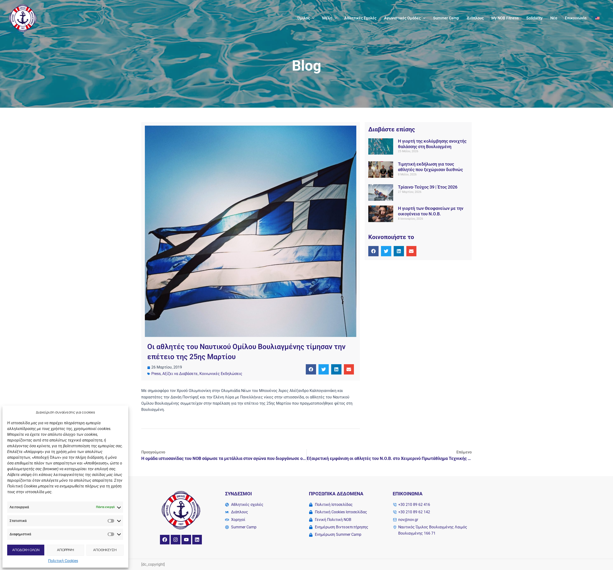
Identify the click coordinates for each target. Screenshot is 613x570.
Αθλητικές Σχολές (360, 18)
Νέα (553, 18)
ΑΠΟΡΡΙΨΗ (65, 549)
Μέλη (327, 18)
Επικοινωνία (575, 18)
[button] (312, 18)
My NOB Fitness (505, 18)
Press (156, 373)
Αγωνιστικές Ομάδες (402, 18)
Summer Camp (446, 18)
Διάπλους (475, 18)
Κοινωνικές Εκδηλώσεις (220, 373)
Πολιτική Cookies (63, 561)
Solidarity (534, 18)
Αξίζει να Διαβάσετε (180, 373)
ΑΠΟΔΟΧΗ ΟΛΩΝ (26, 549)
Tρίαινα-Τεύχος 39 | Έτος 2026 (427, 187)
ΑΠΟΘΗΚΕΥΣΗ (105, 549)
